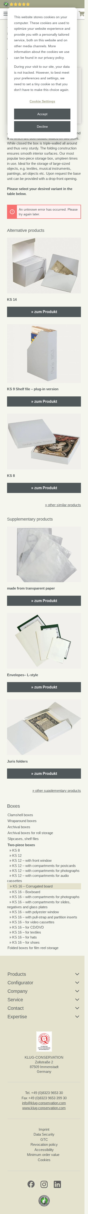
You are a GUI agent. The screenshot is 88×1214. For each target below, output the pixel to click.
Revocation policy (44, 1144)
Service (15, 999)
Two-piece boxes (21, 845)
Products (17, 974)
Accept (42, 114)
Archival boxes (19, 827)
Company (17, 991)
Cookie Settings (42, 101)
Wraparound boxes (22, 821)
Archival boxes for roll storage (30, 833)
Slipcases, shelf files (23, 839)
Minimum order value (44, 1155)
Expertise (17, 1016)
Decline (42, 126)
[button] (6, 13)
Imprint (44, 1129)
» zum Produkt (44, 312)
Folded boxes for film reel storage (33, 948)
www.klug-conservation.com (44, 1108)
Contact (16, 1008)
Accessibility (44, 1150)
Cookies (44, 1160)
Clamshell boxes (20, 815)
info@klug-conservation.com (44, 1103)
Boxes (13, 806)
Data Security (44, 1134)
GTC (44, 1140)
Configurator (20, 982)
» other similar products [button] (63, 505)
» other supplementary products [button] (56, 791)
